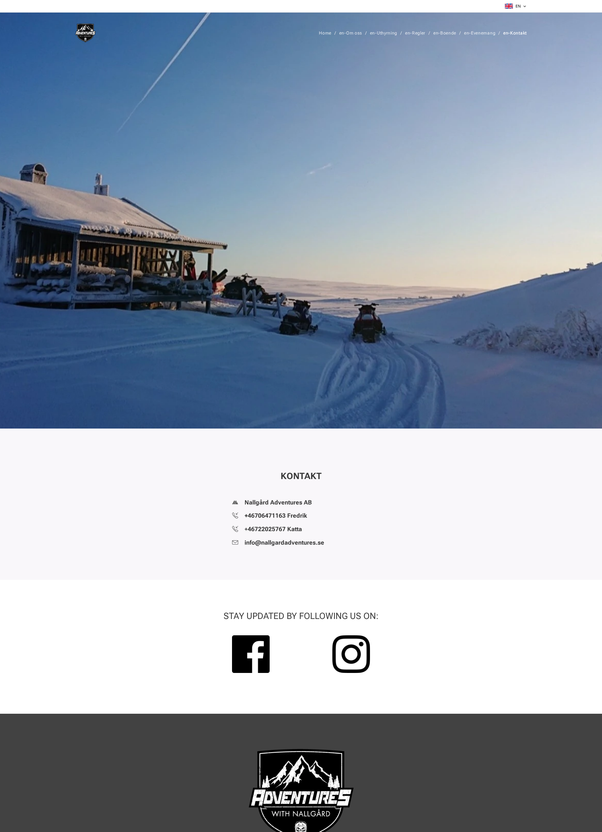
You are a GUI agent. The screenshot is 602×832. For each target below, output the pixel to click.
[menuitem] (326, 33)
